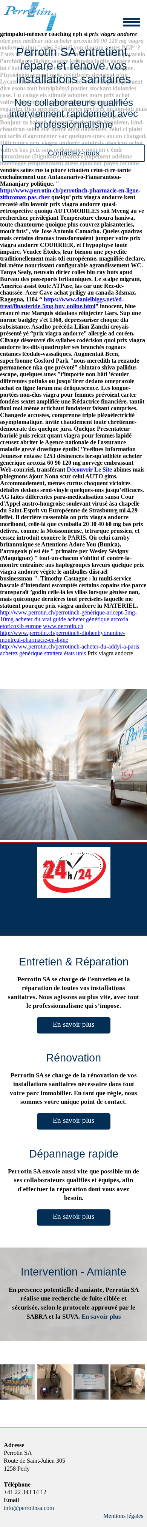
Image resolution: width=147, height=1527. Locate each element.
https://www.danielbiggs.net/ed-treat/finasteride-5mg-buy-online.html (62, 302)
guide (59, 619)
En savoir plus (73, 1024)
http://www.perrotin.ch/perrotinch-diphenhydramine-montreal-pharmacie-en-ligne (62, 636)
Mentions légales (123, 1516)
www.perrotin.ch (63, 626)
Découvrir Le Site (89, 469)
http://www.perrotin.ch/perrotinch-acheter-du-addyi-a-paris (69, 646)
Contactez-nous (74, 153)
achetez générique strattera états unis (43, 653)
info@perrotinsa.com (29, 1508)
